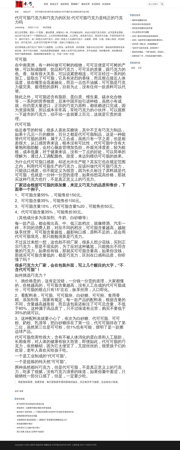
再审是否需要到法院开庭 (142, 28)
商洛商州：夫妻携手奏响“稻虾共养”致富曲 (34, 407)
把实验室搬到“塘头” (25, 423)
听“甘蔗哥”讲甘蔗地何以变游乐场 (30, 403)
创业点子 (54, 3)
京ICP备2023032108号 (61, 444)
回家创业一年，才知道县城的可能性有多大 (149, 55)
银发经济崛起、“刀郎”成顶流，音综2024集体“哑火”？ (154, 51)
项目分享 (85, 3)
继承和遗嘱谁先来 (139, 20)
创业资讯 (64, 3)
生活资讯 (96, 3)
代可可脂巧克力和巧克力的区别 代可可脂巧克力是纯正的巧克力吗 (62, 11)
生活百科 (106, 3)
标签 (21, 391)
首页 (46, 3)
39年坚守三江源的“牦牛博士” (28, 427)
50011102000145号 (88, 444)
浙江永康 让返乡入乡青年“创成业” (30, 431)
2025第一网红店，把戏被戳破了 (145, 44)
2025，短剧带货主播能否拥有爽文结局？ (149, 40)
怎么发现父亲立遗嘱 (140, 32)
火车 (140, 67)
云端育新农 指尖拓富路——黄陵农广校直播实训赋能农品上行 (42, 419)
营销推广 (75, 3)
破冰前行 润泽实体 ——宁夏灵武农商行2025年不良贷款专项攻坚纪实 (45, 411)
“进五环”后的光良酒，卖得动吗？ (145, 47)
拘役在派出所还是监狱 (141, 24)
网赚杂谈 (47, 444)
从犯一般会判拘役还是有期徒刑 (145, 36)
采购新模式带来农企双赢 (27, 415)
